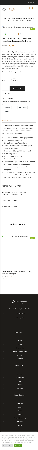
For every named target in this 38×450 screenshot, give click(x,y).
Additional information (11, 186)
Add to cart (17, 88)
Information (19, 332)
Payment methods (9, 201)
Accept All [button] (17, 445)
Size (3, 80)
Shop (8, 18)
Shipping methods (9, 207)
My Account (19, 365)
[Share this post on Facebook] (6, 105)
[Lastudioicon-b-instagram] (21, 324)
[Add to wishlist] (33, 272)
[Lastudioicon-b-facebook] (17, 324)
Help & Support (19, 395)
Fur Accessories (14, 101)
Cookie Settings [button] (7, 445)
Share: (4, 105)
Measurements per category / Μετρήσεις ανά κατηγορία (14, 193)
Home (4, 18)
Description (7, 120)
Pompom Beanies (25, 101)
